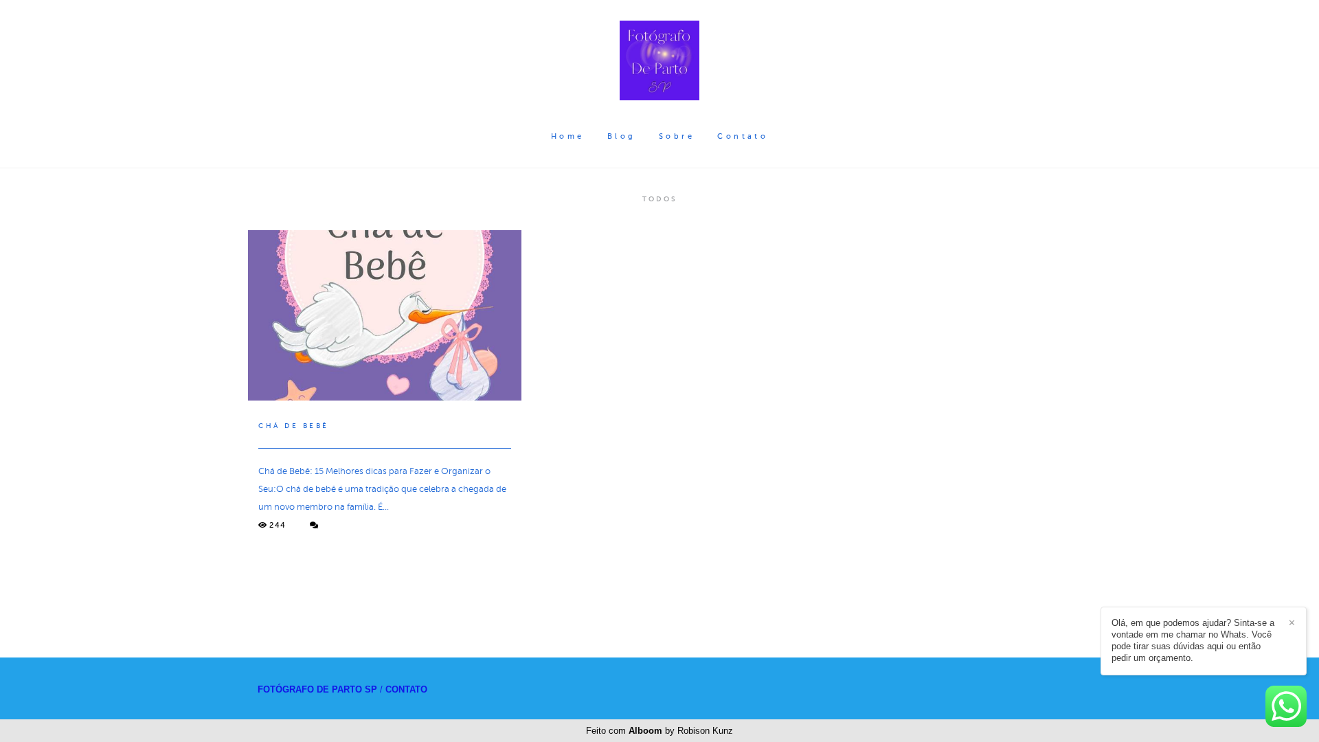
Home (568, 136)
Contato (742, 136)
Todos (659, 199)
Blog (621, 136)
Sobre (677, 136)
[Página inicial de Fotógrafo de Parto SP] (659, 61)
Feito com (659, 731)
